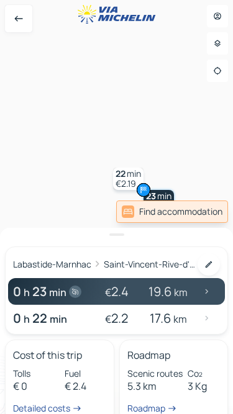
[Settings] (217, 43)
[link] (172, 211)
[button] (128, 179)
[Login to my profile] (217, 16)
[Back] (18, 18)
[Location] (217, 71)
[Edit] (209, 264)
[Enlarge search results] (116, 234)
